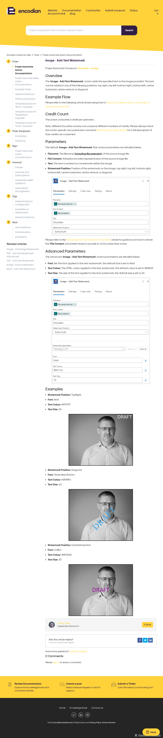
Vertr (15, 222)
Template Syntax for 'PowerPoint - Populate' (25, 114)
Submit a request (115, 10)
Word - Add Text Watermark (21, 269)
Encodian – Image (88, 68)
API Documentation (25, 99)
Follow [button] (147, 624)
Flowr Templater (21, 131)
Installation (21, 136)
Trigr (14, 196)
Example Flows (23, 89)
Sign (14, 145)
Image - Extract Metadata (20, 265)
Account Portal (56, 13)
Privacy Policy (95, 722)
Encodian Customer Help (19, 55)
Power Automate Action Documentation (62, 55)
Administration (23, 232)
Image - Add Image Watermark (23, 249)
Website (52, 10)
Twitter (145, 640)
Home (62, 708)
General (16, 162)
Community (93, 10)
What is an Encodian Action (111, 130)
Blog (72, 13)
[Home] (24, 10)
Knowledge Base (78, 708)
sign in (56, 662)
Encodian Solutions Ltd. (63, 722)
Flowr (36, 55)
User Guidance (23, 227)
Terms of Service (109, 722)
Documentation (71, 10)
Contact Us (97, 708)
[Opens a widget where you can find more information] (151, 732)
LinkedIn (150, 640)
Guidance (20, 141)
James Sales (63, 623)
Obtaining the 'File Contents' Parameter (88, 239)
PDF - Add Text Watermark (20, 260)
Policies (19, 167)
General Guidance (24, 94)
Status (134, 10)
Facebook (140, 640)
